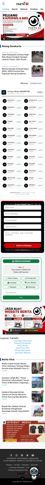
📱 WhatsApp (30, 287)
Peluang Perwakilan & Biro (18, 470)
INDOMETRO (12, 458)
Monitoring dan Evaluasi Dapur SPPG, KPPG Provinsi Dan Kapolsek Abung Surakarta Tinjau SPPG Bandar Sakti (15, 71)
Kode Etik (34, 465)
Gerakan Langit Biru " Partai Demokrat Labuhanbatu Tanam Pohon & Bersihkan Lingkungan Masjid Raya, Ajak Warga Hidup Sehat (15, 380)
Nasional (23, 9)
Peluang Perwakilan (22, 343)
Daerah (15, 9)
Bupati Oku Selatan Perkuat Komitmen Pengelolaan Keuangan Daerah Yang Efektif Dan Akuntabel (15, 408)
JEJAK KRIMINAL (9, 461)
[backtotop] (22, 479)
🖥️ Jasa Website (30, 283)
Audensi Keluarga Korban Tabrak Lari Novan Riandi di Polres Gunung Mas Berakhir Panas (14, 394)
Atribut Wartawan (22, 350)
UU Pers (17, 465)
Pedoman (25, 465)
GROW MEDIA (22, 458)
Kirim (21, 297)
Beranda (22, 83)
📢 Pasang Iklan (30, 278)
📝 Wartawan (11, 287)
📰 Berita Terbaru (12, 278)
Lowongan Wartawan (22, 341)
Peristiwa (34, 9)
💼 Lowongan (11, 283)
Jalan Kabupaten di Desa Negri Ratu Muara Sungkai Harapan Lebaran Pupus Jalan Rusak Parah (15, 56)
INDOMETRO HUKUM (34, 461)
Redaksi (9, 465)
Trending (5, 9)
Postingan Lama (35, 83)
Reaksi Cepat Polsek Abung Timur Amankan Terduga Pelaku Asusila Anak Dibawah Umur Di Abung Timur (16, 366)
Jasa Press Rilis (22, 348)
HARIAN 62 (21, 461)
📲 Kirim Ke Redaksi (23, 246)
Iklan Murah (23, 345)
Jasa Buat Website (23, 353)
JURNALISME (33, 458)
